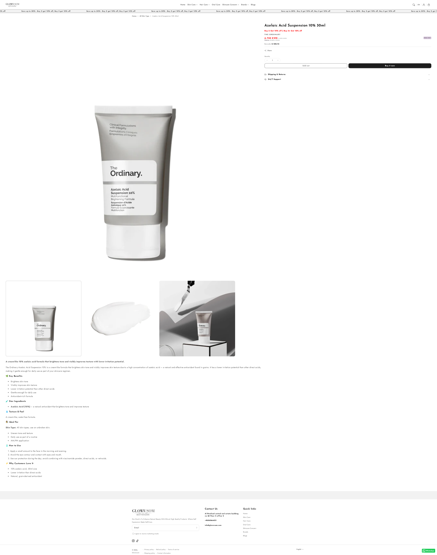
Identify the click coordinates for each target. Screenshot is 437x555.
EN (419, 5)
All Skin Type (144, 16)
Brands (244, 5)
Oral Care (246, 525)
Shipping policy (149, 553)
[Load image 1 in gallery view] (43, 318)
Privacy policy (149, 549)
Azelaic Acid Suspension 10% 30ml (165, 16)
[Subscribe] (196, 528)
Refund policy (161, 549)
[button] (413, 4)
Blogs (245, 536)
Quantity (267, 56)
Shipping (266, 40)
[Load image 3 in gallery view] (197, 318)
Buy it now (390, 65)
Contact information (164, 553)
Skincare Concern (229, 5)
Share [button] (269, 50)
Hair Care (204, 5)
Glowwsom (135, 553)
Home (134, 16)
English (299, 549)
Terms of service (173, 549)
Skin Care (191, 5)
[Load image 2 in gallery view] (120, 318)
